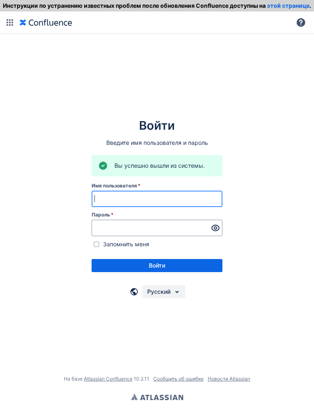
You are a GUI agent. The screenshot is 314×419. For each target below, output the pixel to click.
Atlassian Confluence (108, 379)
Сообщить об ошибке (178, 379)
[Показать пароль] (215, 227)
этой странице (288, 5)
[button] (10, 22)
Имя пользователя (116, 185)
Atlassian (157, 397)
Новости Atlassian (229, 379)
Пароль (103, 215)
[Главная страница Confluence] (46, 22)
